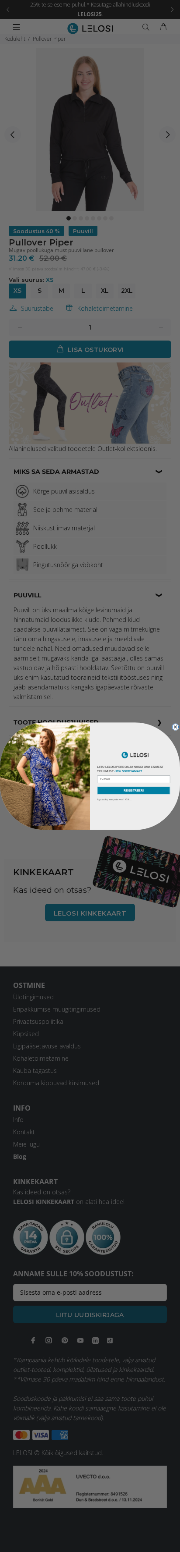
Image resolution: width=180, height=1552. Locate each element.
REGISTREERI (133, 790)
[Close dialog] (175, 727)
